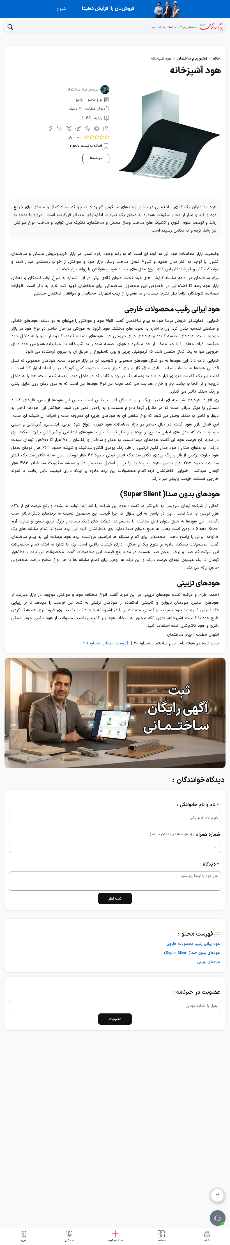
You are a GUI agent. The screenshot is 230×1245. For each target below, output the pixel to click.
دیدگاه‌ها (96, 158)
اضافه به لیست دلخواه (86, 145)
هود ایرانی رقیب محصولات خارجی (193, 944)
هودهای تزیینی (208, 962)
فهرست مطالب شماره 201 (105, 643)
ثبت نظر (115, 899)
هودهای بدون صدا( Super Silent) (192, 953)
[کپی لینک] (104, 128)
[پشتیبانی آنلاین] (218, 1218)
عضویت (115, 1019)
